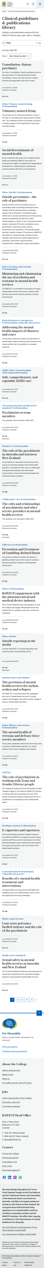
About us (6, 1079)
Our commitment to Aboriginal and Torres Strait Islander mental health (19, 1228)
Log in (33, 4)
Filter (8, 43)
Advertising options (10, 1158)
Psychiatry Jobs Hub (11, 1102)
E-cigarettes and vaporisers (21, 830)
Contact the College (10, 1154)
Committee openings (11, 1106)
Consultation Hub (9, 1162)
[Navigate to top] (39, 1013)
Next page (36, 1000)
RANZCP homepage (7, 4)
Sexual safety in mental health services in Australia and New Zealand (20, 963)
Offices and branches (11, 1070)
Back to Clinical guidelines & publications (21, 11)
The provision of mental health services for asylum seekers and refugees (20, 686)
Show (4, 56)
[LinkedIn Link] (9, 1177)
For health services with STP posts (17, 1083)
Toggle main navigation (40, 4)
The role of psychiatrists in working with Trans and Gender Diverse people (20, 780)
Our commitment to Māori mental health (19, 1234)
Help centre (7, 1166)
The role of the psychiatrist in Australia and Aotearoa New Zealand (21, 454)
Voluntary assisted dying (19, 110)
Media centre (7, 1075)
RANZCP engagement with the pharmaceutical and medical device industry (20, 597)
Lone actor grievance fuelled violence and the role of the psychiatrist (22, 927)
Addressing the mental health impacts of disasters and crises (20, 331)
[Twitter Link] (15, 1177)
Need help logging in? (11, 1170)
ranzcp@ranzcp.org (12, 1139)
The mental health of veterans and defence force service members (21, 736)
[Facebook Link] (4, 1177)
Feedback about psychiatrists (14, 1051)
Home (4, 11)
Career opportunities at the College (17, 1098)
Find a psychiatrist (10, 1047)
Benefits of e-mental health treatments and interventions (21, 882)
